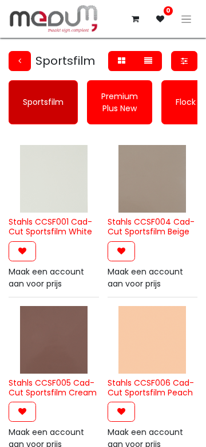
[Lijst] (148, 61)
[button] (22, 251)
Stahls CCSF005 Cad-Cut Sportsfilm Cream (53, 387)
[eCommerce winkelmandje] (135, 19)
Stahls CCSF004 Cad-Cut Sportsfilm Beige (151, 226)
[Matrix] (121, 61)
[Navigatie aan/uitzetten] (186, 18)
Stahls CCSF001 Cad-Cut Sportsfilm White (50, 226)
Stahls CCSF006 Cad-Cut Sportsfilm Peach (151, 387)
